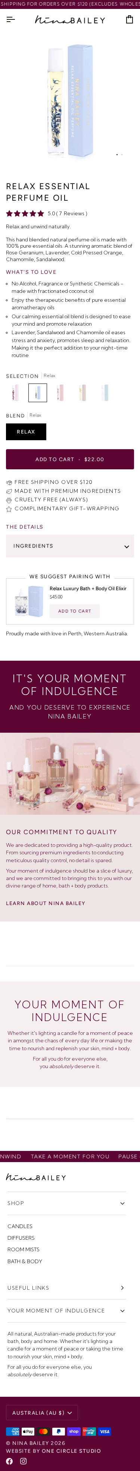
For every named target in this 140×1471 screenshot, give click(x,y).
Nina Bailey (30, 1443)
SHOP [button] (15, 1203)
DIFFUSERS (21, 1238)
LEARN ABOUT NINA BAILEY (45, 903)
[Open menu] (17, 19)
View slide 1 (117, 154)
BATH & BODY (24, 1261)
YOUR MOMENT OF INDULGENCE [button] (56, 1311)
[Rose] (17, 395)
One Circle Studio (72, 1451)
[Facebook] (9, 1461)
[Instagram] (23, 1461)
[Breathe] (105, 395)
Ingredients (33, 546)
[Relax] (39, 395)
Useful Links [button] (28, 1288)
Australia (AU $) (38, 1413)
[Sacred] (84, 395)
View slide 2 (121, 154)
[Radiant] (62, 395)
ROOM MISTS (23, 1249)
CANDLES (19, 1226)
